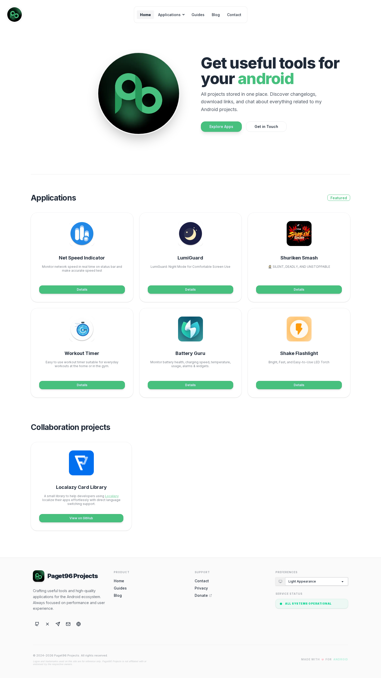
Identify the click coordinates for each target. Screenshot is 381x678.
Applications (169, 14)
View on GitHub (81, 518)
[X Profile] (47, 624)
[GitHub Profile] (37, 624)
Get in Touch (266, 126)
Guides (198, 14)
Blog (216, 14)
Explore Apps (221, 126)
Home (145, 14)
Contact (234, 14)
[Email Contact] (68, 624)
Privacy (201, 588)
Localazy (112, 496)
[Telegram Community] (58, 624)
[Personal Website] (78, 624)
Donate (201, 595)
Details (82, 289)
